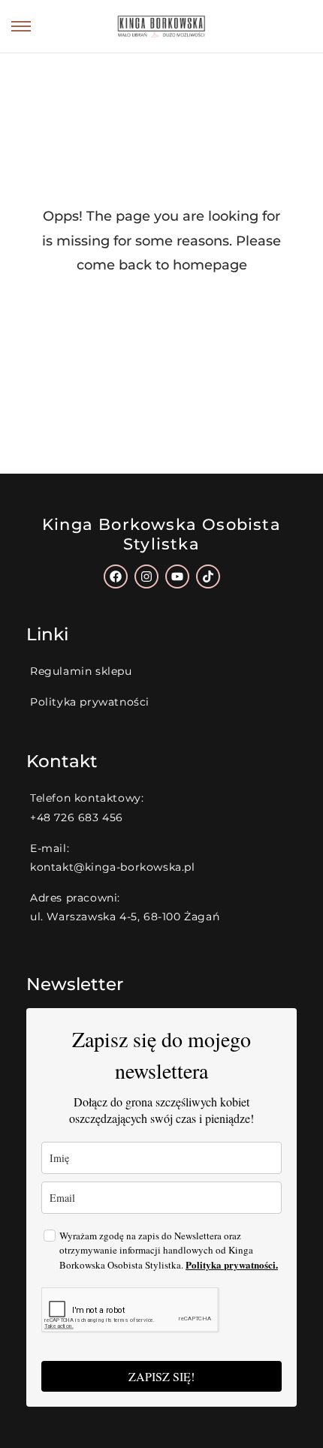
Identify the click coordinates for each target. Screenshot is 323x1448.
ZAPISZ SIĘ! (161, 1376)
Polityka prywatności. (232, 1264)
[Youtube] (177, 576)
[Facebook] (116, 576)
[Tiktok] (208, 576)
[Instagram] (146, 576)
